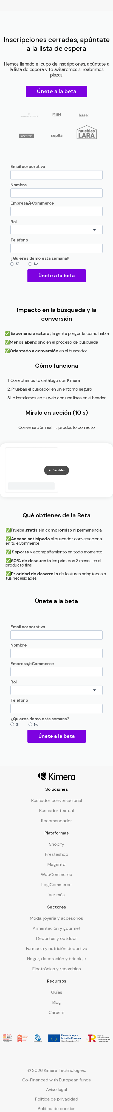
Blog (56, 1002)
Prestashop (56, 854)
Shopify (56, 844)
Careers (56, 1012)
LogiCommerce (56, 884)
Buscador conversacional (56, 800)
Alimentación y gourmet (57, 928)
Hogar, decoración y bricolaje (56, 958)
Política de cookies (56, 1108)
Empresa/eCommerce (32, 203)
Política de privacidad (56, 1099)
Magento (56, 864)
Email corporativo (27, 166)
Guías (56, 992)
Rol (13, 221)
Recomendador (56, 821)
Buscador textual (56, 810)
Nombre (18, 184)
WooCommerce (56, 874)
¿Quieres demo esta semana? (39, 258)
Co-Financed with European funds (56, 1080)
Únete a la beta (56, 275)
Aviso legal (56, 1089)
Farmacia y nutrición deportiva (56, 948)
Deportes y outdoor (56, 938)
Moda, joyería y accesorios (56, 918)
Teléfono (19, 240)
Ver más (57, 895)
